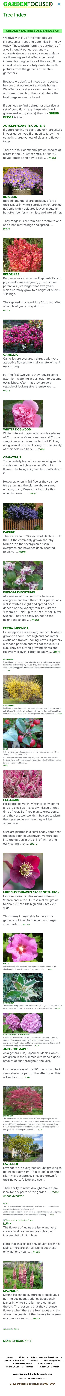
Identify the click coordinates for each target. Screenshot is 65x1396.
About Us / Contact (49, 1367)
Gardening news (52, 1360)
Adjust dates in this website (44, 1357)
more (52, 157)
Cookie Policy (45, 1363)
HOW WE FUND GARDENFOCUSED (32, 1378)
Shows (34, 1360)
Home (10, 1357)
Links (21, 1357)
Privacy (29, 1367)
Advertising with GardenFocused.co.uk (32, 1374)
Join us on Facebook (14, 1360)
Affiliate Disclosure (22, 1363)
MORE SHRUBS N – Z (17, 1340)
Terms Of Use (12, 1367)
